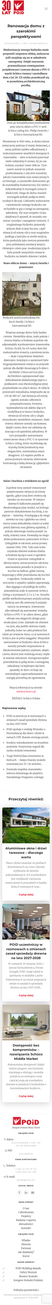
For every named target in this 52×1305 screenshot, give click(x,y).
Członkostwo (26, 1212)
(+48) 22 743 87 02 (26, 1169)
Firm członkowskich (35, 43)
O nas (26, 1208)
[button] (46, 8)
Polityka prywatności (26, 1290)
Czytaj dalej (26, 894)
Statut (26, 1256)
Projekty (26, 1216)
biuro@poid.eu (26, 1180)
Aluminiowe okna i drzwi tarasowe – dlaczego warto (26, 852)
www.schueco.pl (26, 691)
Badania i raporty (26, 1220)
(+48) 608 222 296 (26, 1172)
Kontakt (26, 1228)
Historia (26, 1244)
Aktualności (12, 43)
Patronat (26, 1248)
